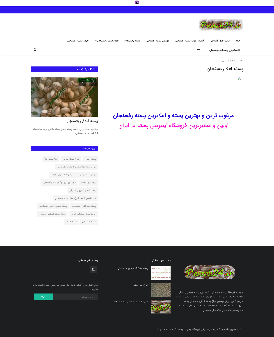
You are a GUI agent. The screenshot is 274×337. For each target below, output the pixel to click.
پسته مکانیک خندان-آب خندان (133, 268)
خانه (238, 41)
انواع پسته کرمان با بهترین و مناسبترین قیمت (73, 175)
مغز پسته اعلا (50, 159)
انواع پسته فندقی (71, 159)
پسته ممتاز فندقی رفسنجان (52, 214)
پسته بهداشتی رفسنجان (84, 206)
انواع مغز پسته (140, 285)
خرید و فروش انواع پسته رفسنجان (131, 302)
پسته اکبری (90, 159)
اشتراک (43, 297)
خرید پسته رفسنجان (78, 41)
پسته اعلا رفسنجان (220, 41)
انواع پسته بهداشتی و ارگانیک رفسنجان (76, 167)
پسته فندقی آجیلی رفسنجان (53, 206)
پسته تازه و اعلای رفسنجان (82, 190)
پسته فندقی (71, 222)
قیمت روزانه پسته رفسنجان (189, 41)
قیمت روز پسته (88, 182)
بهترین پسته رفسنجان (157, 41)
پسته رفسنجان (132, 41)
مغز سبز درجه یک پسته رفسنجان (59, 182)
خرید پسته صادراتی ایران (83, 214)
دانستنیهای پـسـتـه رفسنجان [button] (224, 50)
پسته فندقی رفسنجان (82, 121)
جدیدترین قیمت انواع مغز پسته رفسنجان (75, 198)
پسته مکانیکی (89, 222)
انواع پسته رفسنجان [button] (108, 41)
